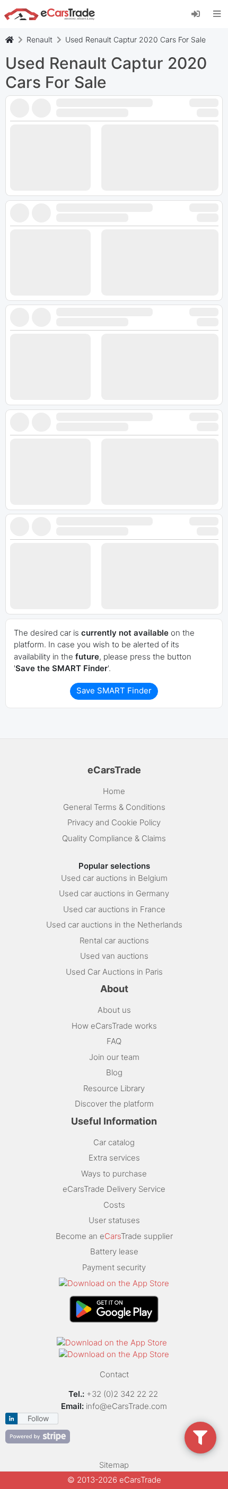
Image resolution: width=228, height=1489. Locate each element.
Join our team (114, 1057)
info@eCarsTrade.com (126, 1406)
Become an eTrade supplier (114, 1236)
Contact (114, 1374)
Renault (39, 39)
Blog (114, 1072)
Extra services (114, 1158)
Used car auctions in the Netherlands (114, 925)
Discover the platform (114, 1104)
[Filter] (200, 1438)
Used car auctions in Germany (114, 893)
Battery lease (114, 1251)
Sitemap (114, 1465)
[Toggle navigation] (217, 14)
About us (114, 1010)
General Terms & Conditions (114, 807)
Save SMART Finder (114, 690)
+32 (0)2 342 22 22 (123, 1394)
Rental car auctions (114, 940)
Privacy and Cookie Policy (114, 822)
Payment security (114, 1267)
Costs (114, 1205)
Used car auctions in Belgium (114, 878)
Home (114, 791)
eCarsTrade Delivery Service (114, 1189)
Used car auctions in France (114, 909)
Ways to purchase (114, 1174)
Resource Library (114, 1088)
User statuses (114, 1220)
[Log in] (199, 13)
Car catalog (114, 1142)
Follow (38, 1418)
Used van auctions (114, 956)
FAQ (114, 1041)
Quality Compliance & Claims (114, 838)
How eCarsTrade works (114, 1026)
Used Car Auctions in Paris (114, 972)
